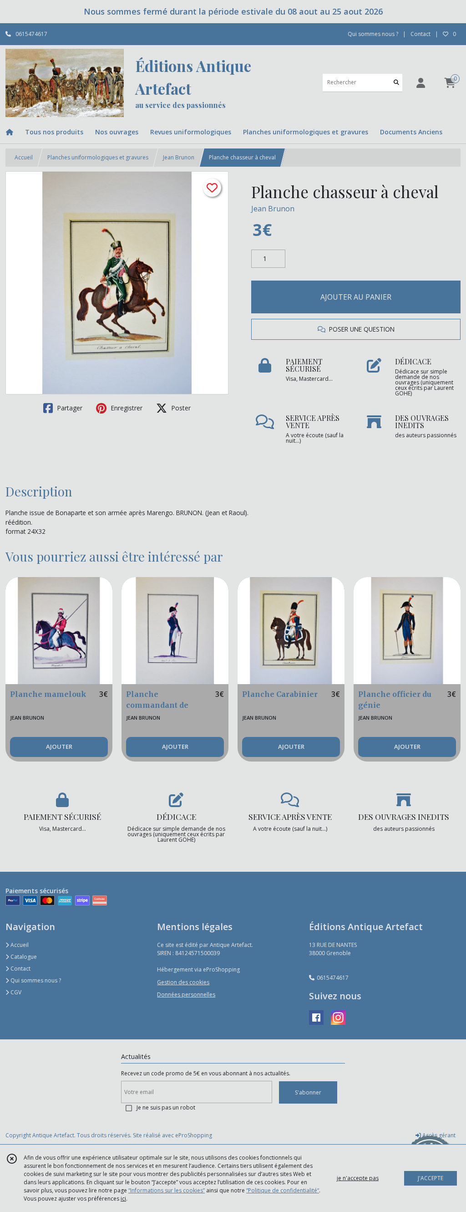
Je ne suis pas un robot (166, 1107)
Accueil (24, 157)
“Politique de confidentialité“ (282, 1190)
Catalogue (23, 957)
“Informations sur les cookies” (166, 1190)
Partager (68, 408)
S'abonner (308, 1092)
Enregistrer (125, 408)
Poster (180, 408)
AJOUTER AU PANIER (355, 297)
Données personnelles (186, 994)
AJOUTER (59, 746)
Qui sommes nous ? (35, 980)
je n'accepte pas (358, 1178)
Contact (420, 34)
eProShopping (193, 1135)
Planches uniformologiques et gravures (97, 157)
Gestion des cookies (183, 982)
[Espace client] (420, 83)
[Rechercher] (396, 83)
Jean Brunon (178, 157)
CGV (15, 992)
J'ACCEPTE (430, 1178)
